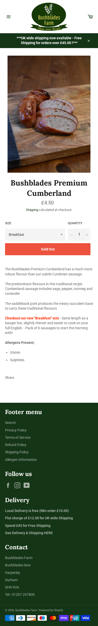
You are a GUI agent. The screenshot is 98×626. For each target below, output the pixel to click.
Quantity (75, 223)
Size (8, 223)
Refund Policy (15, 445)
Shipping (32, 210)
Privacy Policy (16, 430)
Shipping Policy (17, 452)
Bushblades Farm (26, 610)
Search (10, 423)
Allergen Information (21, 460)
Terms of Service (17, 437)
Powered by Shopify (51, 610)
